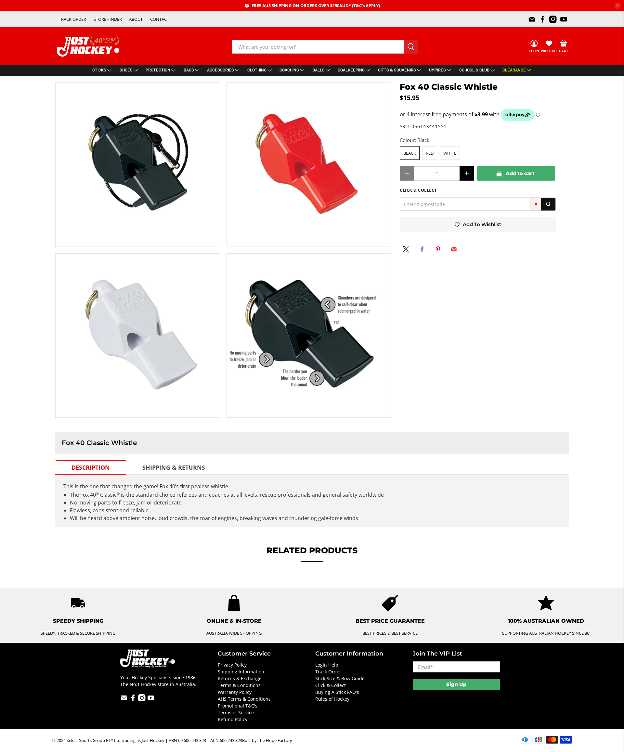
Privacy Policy (232, 665)
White (449, 153)
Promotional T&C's (237, 706)
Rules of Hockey (332, 699)
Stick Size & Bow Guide (340, 678)
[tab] (90, 467)
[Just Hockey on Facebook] (542, 19)
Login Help (326, 665)
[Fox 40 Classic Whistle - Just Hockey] (138, 165)
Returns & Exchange (240, 678)
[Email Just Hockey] (532, 19)
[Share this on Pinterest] (438, 249)
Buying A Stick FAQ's (337, 692)
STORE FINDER (108, 19)
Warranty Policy (235, 692)
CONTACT (159, 19)
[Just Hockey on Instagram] (553, 19)
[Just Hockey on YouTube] (563, 19)
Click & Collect (330, 685)
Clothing (256, 69)
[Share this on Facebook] (422, 249)
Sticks (99, 69)
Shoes (126, 69)
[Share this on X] (406, 249)
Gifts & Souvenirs (397, 69)
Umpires (437, 69)
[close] (617, 6)
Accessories (220, 69)
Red (430, 153)
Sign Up (456, 684)
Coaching (289, 69)
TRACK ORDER (72, 19)
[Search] (548, 204)
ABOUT (136, 19)
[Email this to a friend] (454, 249)
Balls (318, 69)
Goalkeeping (351, 69)
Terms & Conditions (239, 685)
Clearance (514, 69)
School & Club (474, 69)
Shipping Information (241, 672)
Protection (158, 69)
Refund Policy (232, 719)
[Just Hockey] (89, 46)
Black (409, 153)
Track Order (328, 672)
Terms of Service (236, 712)
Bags (189, 69)
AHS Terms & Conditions (244, 699)
